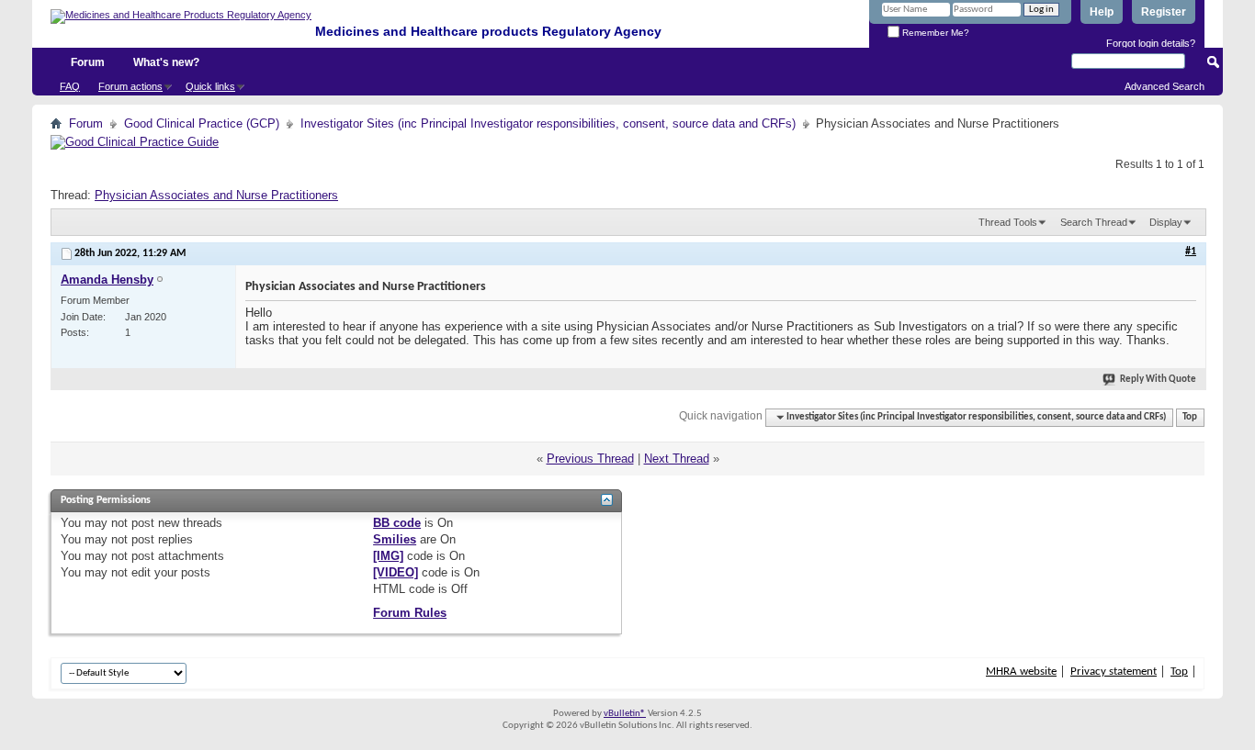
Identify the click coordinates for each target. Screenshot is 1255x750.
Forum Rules (410, 613)
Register (1163, 12)
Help (1102, 12)
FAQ (70, 86)
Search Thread (1093, 222)
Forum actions (130, 86)
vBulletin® (625, 714)
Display (1165, 222)
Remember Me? (934, 33)
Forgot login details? (1150, 43)
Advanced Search (1164, 86)
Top (1189, 417)
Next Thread (676, 458)
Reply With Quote (1158, 380)
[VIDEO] (395, 572)
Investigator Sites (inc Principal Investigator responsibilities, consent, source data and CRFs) (548, 123)
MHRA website (1021, 671)
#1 (1190, 251)
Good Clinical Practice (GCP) (201, 123)
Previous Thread (590, 458)
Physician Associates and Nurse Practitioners (216, 195)
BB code (397, 523)
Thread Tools (1007, 222)
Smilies (394, 539)
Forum (88, 62)
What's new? (166, 62)
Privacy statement (1113, 671)
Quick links (210, 86)
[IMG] (388, 556)
